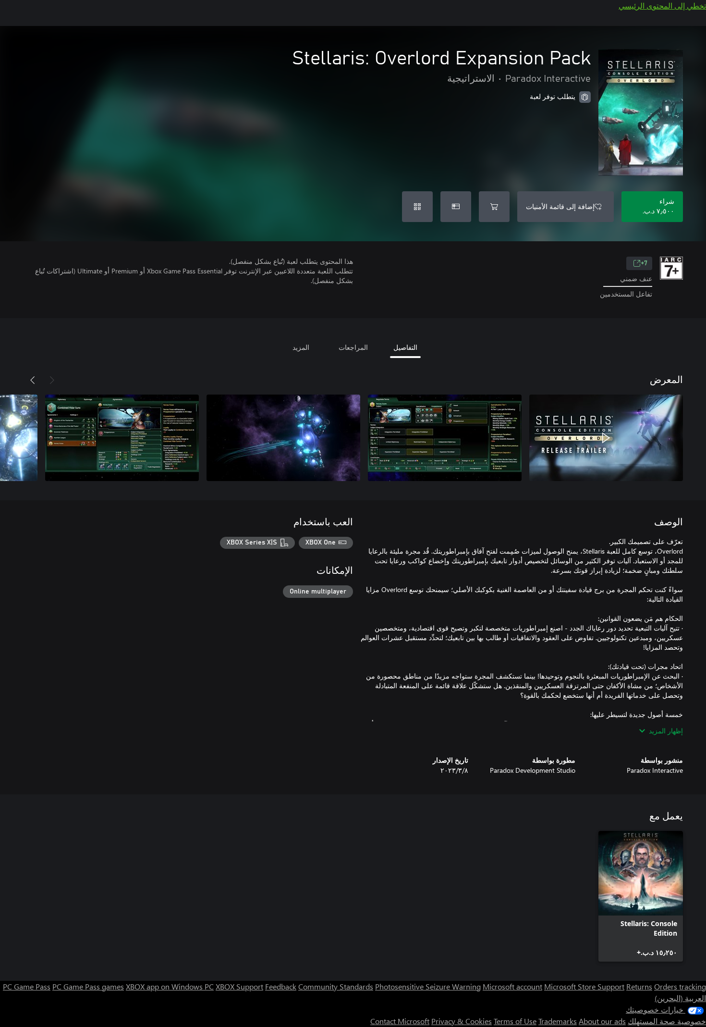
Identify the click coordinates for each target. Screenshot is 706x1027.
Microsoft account (512, 986)
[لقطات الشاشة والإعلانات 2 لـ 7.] (445, 438)
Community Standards (335, 986)
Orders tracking (680, 986)
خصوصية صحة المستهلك (667, 1021)
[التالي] (32, 380)
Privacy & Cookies (461, 1021)
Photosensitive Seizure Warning (428, 986)
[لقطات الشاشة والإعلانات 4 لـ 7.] (122, 438)
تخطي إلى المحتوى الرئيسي (662, 5)
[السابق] (51, 380)
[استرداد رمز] (417, 206)
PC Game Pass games (88, 986)
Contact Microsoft (399, 1021)
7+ (644, 263)
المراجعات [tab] (353, 347)
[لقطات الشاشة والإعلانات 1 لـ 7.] (606, 438)
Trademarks (557, 1021)
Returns (639, 986)
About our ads (602, 1021)
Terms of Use (515, 1021)
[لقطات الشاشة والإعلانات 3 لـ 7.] (283, 438)
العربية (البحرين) (680, 998)
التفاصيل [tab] (405, 347)
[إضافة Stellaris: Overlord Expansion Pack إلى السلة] (494, 206)
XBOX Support (239, 986)
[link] (640, 896)
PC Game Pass (26, 986)
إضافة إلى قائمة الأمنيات (560, 206)
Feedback (280, 986)
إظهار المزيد (666, 730)
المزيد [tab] (300, 347)
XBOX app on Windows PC (170, 986)
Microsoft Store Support (584, 986)
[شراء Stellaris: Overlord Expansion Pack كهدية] (455, 206)
